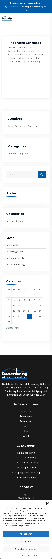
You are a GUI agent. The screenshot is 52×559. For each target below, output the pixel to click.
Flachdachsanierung (26, 457)
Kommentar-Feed (18, 258)
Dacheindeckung (26, 452)
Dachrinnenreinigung (26, 477)
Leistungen (26, 416)
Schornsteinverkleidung (26, 462)
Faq (26, 431)
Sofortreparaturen (26, 467)
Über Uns (26, 411)
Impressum (32, 555)
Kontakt (26, 436)
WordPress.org (17, 264)
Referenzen (26, 421)
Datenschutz (21, 555)
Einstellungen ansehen (26, 549)
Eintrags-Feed (16, 251)
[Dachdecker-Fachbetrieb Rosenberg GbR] (7, 18)
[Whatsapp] (27, 10)
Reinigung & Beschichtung (26, 472)
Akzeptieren (26, 533)
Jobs (26, 426)
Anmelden (14, 245)
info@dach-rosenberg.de (35, 7)
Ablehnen (26, 541)
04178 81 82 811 (13, 7)
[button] (47, 503)
